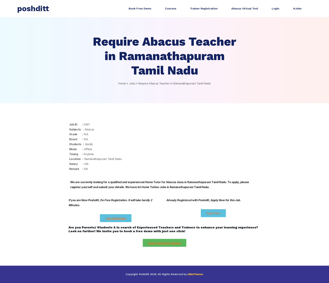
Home (122, 83)
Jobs (132, 83)
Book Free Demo (140, 8)
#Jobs (297, 8)
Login (275, 8)
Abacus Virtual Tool (244, 8)
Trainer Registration (204, 8)
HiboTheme (195, 274)
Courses (170, 8)
